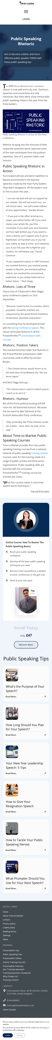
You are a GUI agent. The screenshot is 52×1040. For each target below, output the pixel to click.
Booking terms (9, 931)
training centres (39, 453)
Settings (19, 1035)
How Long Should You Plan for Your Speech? (25, 727)
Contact (6, 919)
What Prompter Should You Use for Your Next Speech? (25, 880)
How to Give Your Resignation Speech (20, 803)
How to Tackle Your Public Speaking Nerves (24, 842)
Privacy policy (9, 923)
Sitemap (7, 935)
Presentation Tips (11, 950)
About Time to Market (13, 915)
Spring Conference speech (25, 327)
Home (5, 911)
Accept (7, 1035)
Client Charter (9, 1009)
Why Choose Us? (10, 976)
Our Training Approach (13, 969)
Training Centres (10, 980)
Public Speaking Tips (12, 954)
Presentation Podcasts (13, 966)
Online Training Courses (14, 962)
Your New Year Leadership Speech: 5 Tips (24, 765)
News (5, 939)
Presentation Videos (12, 958)
